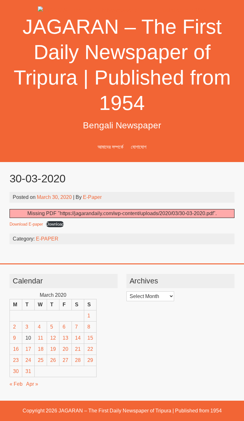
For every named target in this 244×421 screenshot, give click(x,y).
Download (55, 224)
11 (40, 338)
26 (53, 360)
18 (41, 349)
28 (78, 360)
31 (28, 371)
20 (65, 349)
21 (78, 349)
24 (28, 360)
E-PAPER (47, 238)
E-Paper (92, 197)
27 (65, 360)
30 (16, 371)
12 (53, 338)
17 (28, 349)
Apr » (32, 384)
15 (90, 338)
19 (53, 349)
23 (16, 360)
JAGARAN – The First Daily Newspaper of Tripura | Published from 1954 (140, 410)
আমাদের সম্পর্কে (110, 147)
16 (16, 349)
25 (41, 360)
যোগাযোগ (138, 147)
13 (65, 338)
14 (78, 338)
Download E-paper (26, 224)
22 (90, 349)
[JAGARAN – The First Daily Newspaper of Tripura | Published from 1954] (122, 10)
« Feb (16, 384)
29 (90, 360)
